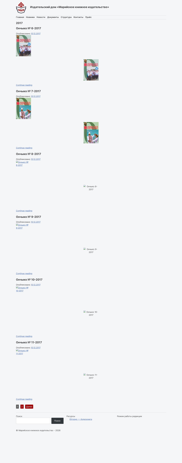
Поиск (19, 416)
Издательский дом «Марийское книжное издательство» (69, 7)
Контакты (78, 17)
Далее (29, 406)
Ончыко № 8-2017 (28, 154)
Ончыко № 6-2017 (28, 28)
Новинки (30, 17)
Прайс (88, 17)
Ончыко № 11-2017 (29, 342)
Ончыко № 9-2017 (28, 216)
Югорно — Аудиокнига (81, 419)
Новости (41, 17)
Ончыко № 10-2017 (29, 279)
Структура (66, 17)
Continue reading (24, 85)
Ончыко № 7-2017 (28, 91)
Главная (20, 17)
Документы (53, 17)
